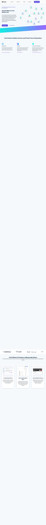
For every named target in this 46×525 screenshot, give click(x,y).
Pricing (24, 1)
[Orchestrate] (28, 21)
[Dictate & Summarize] (20, 17)
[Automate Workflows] (38, 13)
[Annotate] (34, 13)
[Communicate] (25, 10)
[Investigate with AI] (36, 8)
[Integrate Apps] (36, 18)
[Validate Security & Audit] (41, 8)
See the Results (11, 25)
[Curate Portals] (34, 23)
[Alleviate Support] (38, 21)
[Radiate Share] (31, 21)
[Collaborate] (22, 13)
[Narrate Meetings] (31, 7)
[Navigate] (29, 15)
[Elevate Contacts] (41, 17)
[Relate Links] (43, 13)
